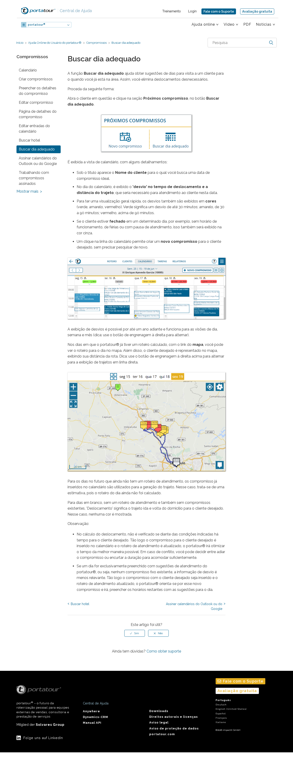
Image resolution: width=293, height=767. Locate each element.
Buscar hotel (29, 140)
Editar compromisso (36, 102)
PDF (247, 24)
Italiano (221, 722)
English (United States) (231, 709)
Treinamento (171, 11)
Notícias (263, 24)
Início (19, 42)
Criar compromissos (36, 79)
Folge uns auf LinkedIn (43, 738)
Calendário (28, 70)
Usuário (86, 24)
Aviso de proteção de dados (174, 728)
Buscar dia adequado (125, 42)
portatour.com (162, 734)
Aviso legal (158, 722)
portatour (36, 25)
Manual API (92, 722)
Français (221, 718)
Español (221, 713)
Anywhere (91, 711)
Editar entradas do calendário (34, 129)
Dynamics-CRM (95, 717)
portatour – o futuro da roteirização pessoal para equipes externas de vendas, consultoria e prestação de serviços (42, 709)
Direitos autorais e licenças (173, 716)
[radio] (134, 633)
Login (192, 11)
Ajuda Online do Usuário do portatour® (54, 42)
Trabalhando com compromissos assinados (34, 178)
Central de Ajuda (74, 10)
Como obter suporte (163, 651)
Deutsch (221, 704)
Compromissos (96, 42)
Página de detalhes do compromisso (38, 114)
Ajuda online (203, 24)
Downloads (158, 711)
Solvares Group (50, 724)
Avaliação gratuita (257, 11)
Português (223, 700)
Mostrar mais (27, 191)
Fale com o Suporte (218, 11)
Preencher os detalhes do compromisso (37, 91)
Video (229, 24)
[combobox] (242, 42)
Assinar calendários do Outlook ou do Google (38, 161)
